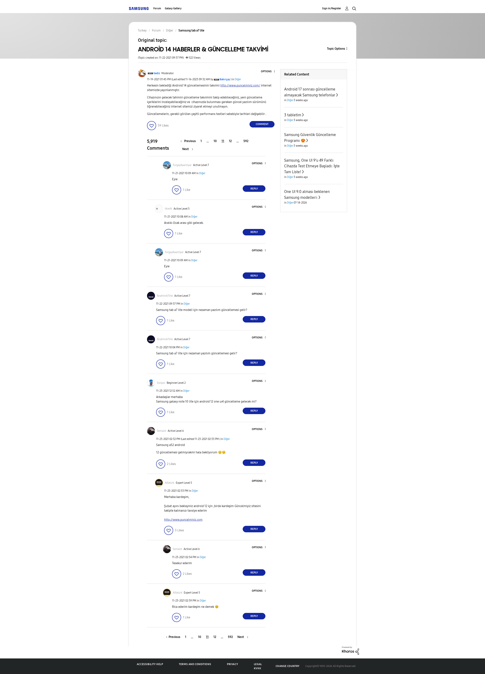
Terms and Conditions (195, 664)
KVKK (257, 668)
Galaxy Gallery (173, 8)
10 (215, 141)
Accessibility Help (150, 664)
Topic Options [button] (336, 48)
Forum (157, 8)
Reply (254, 188)
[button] (268, 71)
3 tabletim (292, 115)
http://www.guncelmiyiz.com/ (240, 85)
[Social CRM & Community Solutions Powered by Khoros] (350, 650)
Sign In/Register (331, 8)
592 (245, 141)
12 (230, 141)
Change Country (288, 666)
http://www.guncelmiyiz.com (183, 519)
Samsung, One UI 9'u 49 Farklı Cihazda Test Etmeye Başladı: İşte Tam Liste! (312, 166)
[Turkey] (139, 8)
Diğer (238, 79)
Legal (258, 664)
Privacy (232, 664)
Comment (262, 124)
